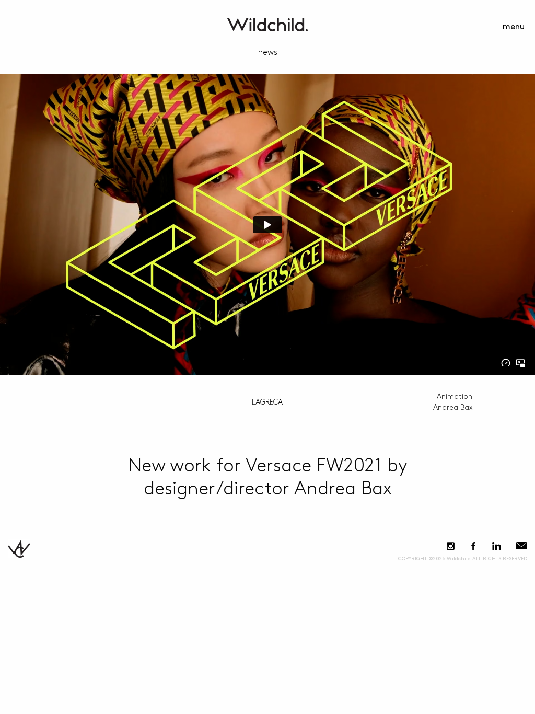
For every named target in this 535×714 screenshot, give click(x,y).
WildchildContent (267, 24)
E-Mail (521, 546)
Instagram (451, 546)
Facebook (473, 546)
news (267, 52)
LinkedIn (496, 546)
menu (514, 27)
